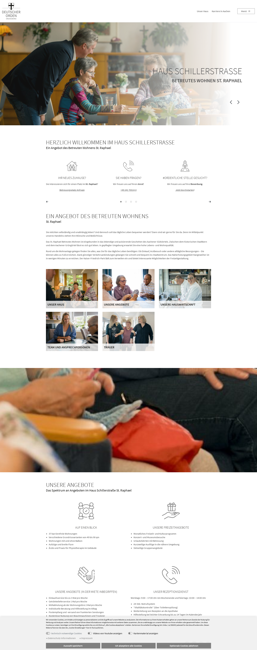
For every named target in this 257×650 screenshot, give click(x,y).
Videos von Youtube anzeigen (107, 633)
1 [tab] (121, 202)
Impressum (87, 638)
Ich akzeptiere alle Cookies (128, 645)
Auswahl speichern (73, 645)
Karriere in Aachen (221, 11)
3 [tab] (131, 202)
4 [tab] (136, 202)
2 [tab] (126, 202)
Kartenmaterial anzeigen (146, 633)
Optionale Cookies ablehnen (184, 645)
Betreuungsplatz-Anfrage (72, 189)
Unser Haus (202, 11)
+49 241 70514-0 (129, 189)
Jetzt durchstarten (184, 189)
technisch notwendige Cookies (66, 633)
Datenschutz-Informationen (61, 638)
